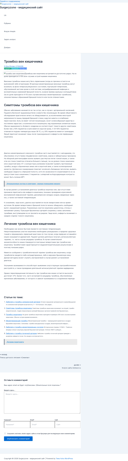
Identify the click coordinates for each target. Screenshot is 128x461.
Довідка (7, 47)
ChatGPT (7, 69)
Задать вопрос (10, 39)
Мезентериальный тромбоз (17, 321)
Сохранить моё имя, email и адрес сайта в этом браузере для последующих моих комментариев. (41, 433)
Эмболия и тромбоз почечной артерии (21, 333)
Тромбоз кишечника (14, 314)
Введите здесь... (9, 390)
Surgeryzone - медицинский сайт (21, 7)
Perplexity (15, 69)
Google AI (23, 69)
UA (5, 15)
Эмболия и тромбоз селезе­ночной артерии (23, 302)
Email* (32, 420)
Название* (7, 420)
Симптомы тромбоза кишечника (19, 308)
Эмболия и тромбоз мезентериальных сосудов (24, 327)
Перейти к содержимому (10, 1)
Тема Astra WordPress (64, 458)
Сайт (56, 420)
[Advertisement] (40, 145)
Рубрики (7, 23)
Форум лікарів (9, 31)
